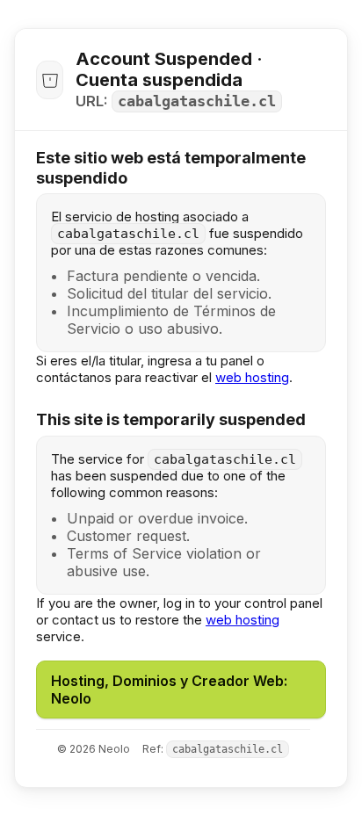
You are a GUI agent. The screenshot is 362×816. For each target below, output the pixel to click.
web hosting (252, 377)
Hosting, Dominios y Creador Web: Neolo (169, 689)
